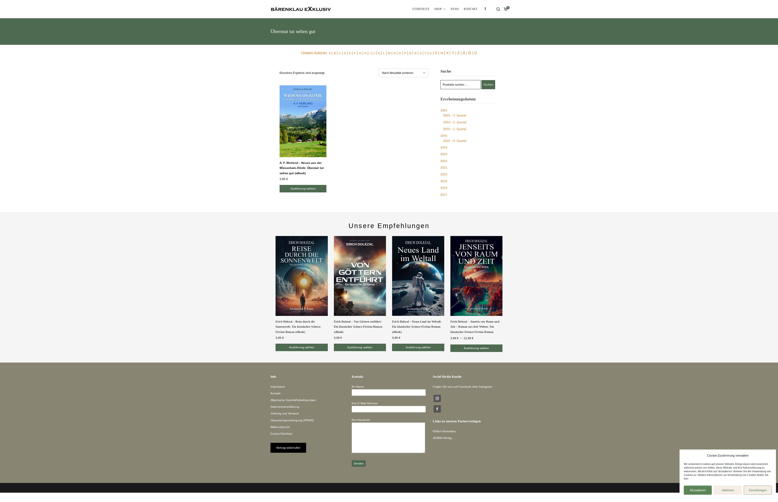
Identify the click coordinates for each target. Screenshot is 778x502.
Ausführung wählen (303, 188)
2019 (443, 181)
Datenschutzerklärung (284, 406)
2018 (443, 187)
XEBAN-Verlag (442, 438)
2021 (443, 167)
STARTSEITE (420, 9)
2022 (443, 161)
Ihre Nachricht (361, 420)
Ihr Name (358, 386)
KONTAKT (471, 9)
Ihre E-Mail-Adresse (365, 403)
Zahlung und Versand (284, 413)
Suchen (488, 84)
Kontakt (275, 393)
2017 (443, 194)
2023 (443, 154)
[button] (444, 9)
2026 (443, 110)
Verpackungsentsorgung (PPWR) (292, 420)
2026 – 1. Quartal (454, 129)
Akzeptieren (698, 490)
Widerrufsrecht (280, 427)
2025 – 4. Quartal (454, 140)
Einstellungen (758, 490)
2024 (443, 147)
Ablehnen (728, 490)
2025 (443, 135)
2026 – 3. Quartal (454, 115)
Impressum (277, 386)
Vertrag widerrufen (288, 447)
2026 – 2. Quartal (454, 122)
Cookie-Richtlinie (281, 433)
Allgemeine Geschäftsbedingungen (293, 400)
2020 (443, 174)
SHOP (438, 9)
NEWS (455, 9)
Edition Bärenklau (444, 431)
